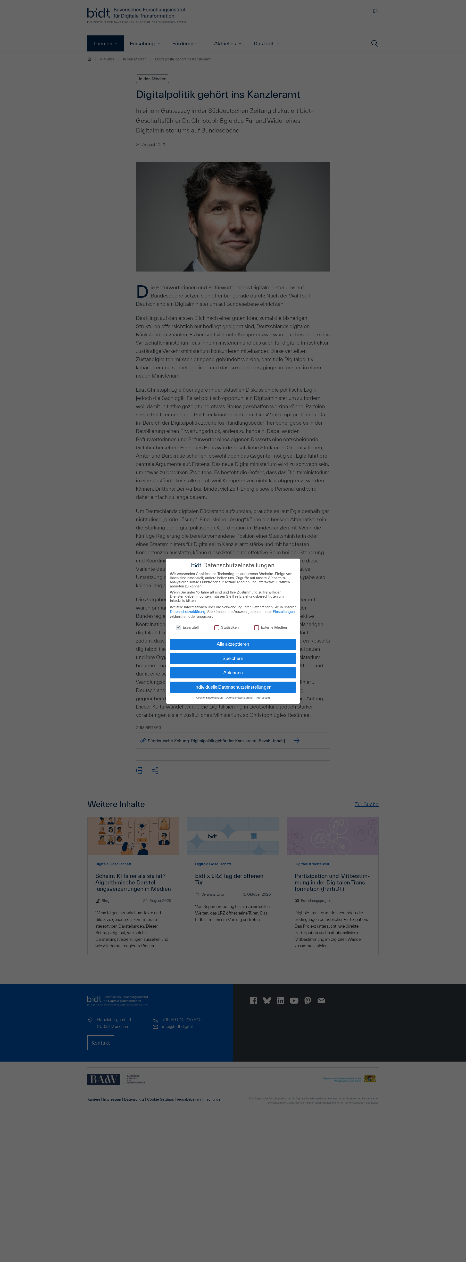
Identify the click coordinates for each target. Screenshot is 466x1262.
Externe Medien (274, 627)
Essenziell (191, 627)
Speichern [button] (233, 658)
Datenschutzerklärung (187, 612)
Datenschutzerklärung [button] (239, 697)
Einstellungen (284, 612)
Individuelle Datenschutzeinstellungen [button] (233, 687)
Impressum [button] (263, 697)
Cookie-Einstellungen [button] (209, 697)
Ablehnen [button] (233, 672)
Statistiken (230, 627)
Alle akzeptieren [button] (233, 644)
